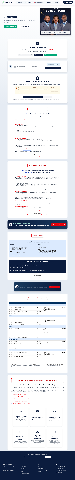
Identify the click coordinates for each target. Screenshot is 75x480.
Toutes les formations (25, 473)
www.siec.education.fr (27, 150)
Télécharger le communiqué (26, 54)
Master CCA (23, 471)
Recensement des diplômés (43, 470)
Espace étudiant (69, 2)
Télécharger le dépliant (53, 64)
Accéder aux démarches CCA (54, 68)
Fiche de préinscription (51, 54)
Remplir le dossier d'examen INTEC (33, 96)
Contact (39, 471)
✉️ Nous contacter (53, 286)
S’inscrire (48, 456)
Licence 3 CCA (23, 470)
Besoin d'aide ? (47, 96)
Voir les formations (25, 26)
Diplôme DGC (23, 466)
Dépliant (40, 466)
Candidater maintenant (10, 26)
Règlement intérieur (42, 468)
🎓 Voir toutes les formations (58, 224)
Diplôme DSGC (23, 468)
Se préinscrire (39, 54)
